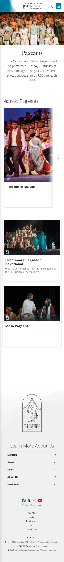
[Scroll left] (58, 157)
